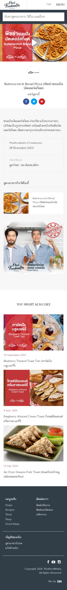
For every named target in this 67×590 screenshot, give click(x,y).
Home (8, 505)
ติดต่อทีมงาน (43, 505)
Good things (12, 524)
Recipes (9, 510)
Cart (48, 4)
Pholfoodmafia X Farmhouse (25, 143)
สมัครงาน (41, 514)
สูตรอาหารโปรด (13, 543)
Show (8, 514)
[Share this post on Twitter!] (33, 101)
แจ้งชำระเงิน (11, 548)
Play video (33, 43)
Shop (8, 519)
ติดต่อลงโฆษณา (44, 510)
